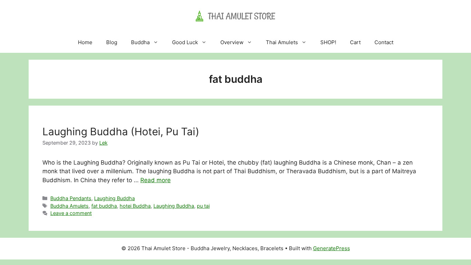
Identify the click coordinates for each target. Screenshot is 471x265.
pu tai (203, 206)
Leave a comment (71, 213)
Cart (355, 42)
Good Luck (185, 42)
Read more (155, 180)
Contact (383, 42)
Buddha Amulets (69, 206)
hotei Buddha (135, 206)
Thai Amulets (282, 42)
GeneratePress (331, 248)
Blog (111, 42)
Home (85, 42)
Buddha (140, 42)
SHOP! (328, 42)
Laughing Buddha (114, 198)
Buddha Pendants (70, 198)
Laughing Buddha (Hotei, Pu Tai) (120, 131)
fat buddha (104, 206)
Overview (231, 42)
